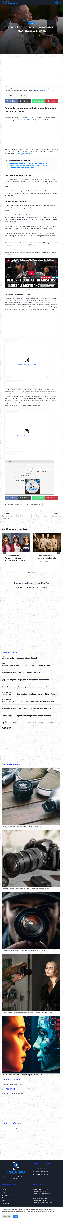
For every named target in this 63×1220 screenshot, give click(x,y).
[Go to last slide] (4, 552)
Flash (3, 1206)
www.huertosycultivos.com (41, 1193)
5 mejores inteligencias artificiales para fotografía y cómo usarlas (22, 1075)
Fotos (23, 504)
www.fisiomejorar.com (40, 1200)
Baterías (4, 1200)
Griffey (29, 120)
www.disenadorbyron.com (41, 1189)
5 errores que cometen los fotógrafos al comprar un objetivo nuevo (23, 950)
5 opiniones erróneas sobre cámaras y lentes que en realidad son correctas (25, 888)
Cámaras (5, 1189)
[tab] (28, 572)
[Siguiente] (58, 552)
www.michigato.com (39, 1196)
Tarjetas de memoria (8, 1198)
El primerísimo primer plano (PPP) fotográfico (12, 515)
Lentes (4, 1192)
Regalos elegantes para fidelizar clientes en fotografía (28, 165)
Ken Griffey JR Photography (34, 504)
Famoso (17, 504)
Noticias (31, 23)
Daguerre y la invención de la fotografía (48, 514)
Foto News (28, 35)
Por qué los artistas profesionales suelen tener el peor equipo (21, 826)
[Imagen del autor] (22, 35)
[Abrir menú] (60, 2)
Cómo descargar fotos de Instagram (21, 167)
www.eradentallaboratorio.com (42, 1202)
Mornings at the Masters (24, 154)
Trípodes (5, 1195)
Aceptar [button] (15, 1216)
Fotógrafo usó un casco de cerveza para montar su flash (28, 163)
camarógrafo (9, 504)
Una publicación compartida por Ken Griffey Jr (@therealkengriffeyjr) (27, 385)
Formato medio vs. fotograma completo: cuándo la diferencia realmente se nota (27, 1012)
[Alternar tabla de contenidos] (24, 95)
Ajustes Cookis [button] (6, 1216)
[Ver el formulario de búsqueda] (56, 2)
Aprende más (42, 90)
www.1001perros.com (40, 1198)
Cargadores (5, 1203)
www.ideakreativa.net (39, 1191)
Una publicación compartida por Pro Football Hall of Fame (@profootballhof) (27, 457)
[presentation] (16, 542)
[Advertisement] (31, 73)
